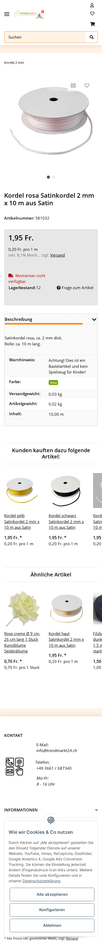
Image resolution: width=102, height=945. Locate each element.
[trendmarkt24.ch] (29, 15)
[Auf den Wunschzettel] (87, 85)
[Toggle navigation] (6, 12)
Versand (57, 255)
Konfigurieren (52, 909)
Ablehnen (52, 925)
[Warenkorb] (92, 24)
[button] (92, 5)
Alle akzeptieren (52, 894)
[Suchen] (92, 37)
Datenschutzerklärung (41, 881)
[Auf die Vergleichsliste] (73, 85)
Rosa (53, 382)
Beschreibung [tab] (18, 319)
